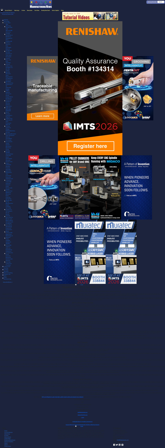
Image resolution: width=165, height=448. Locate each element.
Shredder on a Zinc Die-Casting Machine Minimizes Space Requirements (9, 72)
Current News (7, 22)
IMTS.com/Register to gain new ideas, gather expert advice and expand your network (62, 397)
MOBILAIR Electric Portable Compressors (82, 421)
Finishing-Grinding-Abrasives (6, 269)
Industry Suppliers (55, 10)
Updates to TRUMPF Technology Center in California (8, 245)
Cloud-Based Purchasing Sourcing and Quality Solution (9, 141)
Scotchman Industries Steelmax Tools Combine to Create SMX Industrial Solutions (9, 180)
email (81, 284)
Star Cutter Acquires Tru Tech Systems (9, 209)
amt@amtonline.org (82, 412)
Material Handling (8, 273)
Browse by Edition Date (7, 14)
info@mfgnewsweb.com (123, 440)
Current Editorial (8, 10)
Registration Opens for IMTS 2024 (9, 107)
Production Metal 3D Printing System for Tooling (8, 126)
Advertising (16, 10)
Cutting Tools (7, 266)
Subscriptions (29, 10)
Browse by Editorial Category (8, 12)
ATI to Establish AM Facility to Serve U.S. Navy (9, 43)
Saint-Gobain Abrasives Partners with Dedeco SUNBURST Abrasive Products (9, 163)
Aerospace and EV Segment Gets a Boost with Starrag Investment (9, 225)
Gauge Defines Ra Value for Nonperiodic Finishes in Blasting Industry (82, 424)
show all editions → (7, 282)
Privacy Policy (7, 446)
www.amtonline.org (82, 415)
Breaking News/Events (45, 10)
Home (5, 430)
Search (6, 444)
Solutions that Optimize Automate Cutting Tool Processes (9, 262)
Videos (62, 10)
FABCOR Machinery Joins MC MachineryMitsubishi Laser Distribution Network (11, 134)
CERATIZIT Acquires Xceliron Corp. (9, 64)
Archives (23, 10)
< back (82, 417)
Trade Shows (36, 10)
